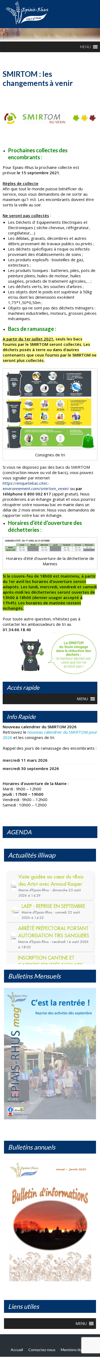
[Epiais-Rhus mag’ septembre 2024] (50, 1053)
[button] (85, 46)
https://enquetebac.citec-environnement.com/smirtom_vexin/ (36, 485)
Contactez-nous (41, 1349)
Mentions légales (75, 1349)
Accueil (17, 1349)
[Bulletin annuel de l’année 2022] (50, 1222)
